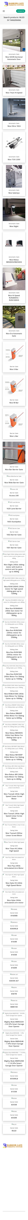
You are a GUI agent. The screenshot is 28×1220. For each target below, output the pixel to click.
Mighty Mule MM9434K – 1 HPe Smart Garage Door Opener (14, 1043)
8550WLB (14, 1078)
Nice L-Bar (14, 436)
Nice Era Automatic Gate (14, 334)
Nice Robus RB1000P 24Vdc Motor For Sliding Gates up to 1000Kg (14, 757)
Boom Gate (6, 1158)
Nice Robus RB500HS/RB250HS (14, 260)
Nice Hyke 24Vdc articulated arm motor (14, 901)
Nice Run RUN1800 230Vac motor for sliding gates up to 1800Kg (14, 655)
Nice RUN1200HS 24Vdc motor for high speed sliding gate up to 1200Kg (14, 590)
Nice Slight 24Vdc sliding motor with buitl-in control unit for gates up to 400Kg (14, 568)
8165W (14, 954)
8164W (14, 941)
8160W (14, 968)
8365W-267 (14, 981)
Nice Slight (14, 226)
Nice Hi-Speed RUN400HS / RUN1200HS (14, 297)
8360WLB (14, 928)
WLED (14, 1130)
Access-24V (14, 495)
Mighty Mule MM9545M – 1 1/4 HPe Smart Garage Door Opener (14, 1063)
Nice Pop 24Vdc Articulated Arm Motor (14, 867)
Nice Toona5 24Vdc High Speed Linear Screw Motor (14, 815)
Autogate (5, 1156)
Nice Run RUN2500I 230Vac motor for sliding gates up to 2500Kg (14, 633)
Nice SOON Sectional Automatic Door (14, 58)
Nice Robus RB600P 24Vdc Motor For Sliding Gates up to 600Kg (14, 715)
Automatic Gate (7, 1152)
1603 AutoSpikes (14, 521)
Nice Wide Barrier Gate (14, 482)
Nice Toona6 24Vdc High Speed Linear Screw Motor (14, 796)
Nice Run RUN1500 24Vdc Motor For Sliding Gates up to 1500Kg (14, 676)
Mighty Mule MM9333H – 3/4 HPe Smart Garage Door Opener (14, 1024)
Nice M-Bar (14, 402)
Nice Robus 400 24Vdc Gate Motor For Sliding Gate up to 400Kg (14, 776)
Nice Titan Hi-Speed (14, 92)
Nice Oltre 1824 (14, 126)
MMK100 (14, 1007)
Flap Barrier (6, 1154)
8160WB (14, 915)
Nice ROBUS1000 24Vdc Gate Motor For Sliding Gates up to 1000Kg (14, 696)
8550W (14, 1118)
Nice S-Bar (14, 369)
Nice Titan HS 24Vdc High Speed (14, 849)
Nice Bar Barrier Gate (14, 469)
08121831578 (8, 1206)
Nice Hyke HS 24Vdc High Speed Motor (14, 884)
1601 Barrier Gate (14, 547)
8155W (14, 1091)
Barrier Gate (6, 1160)
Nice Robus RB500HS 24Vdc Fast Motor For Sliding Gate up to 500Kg (14, 736)
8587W (14, 994)
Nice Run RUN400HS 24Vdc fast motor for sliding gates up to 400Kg (14, 612)
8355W (14, 1104)
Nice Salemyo (14, 193)
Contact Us (20, 11)
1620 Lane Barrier (14, 508)
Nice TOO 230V (14, 159)
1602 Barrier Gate (14, 534)
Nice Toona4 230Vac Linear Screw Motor (14, 834)
